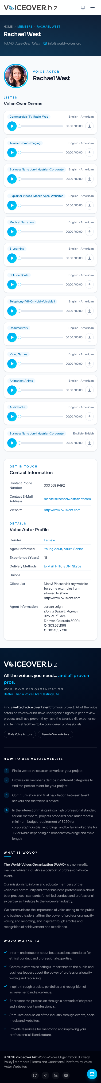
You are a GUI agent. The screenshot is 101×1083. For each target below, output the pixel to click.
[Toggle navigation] (92, 7)
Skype (76, 566)
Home (8, 26)
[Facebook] (45, 1075)
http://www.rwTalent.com (62, 510)
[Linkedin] (55, 1075)
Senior (78, 549)
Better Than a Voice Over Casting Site (31, 694)
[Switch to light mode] (83, 8)
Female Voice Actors (55, 734)
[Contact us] (92, 1074)
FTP (58, 566)
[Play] (12, 126)
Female (49, 540)
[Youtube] (66, 1075)
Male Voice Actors (20, 734)
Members (22, 1062)
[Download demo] (89, 126)
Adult (68, 549)
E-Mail (49, 566)
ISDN (66, 566)
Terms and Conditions (47, 1062)
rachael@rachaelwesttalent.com (67, 499)
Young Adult (53, 549)
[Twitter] (35, 1075)
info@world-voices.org (64, 43)
